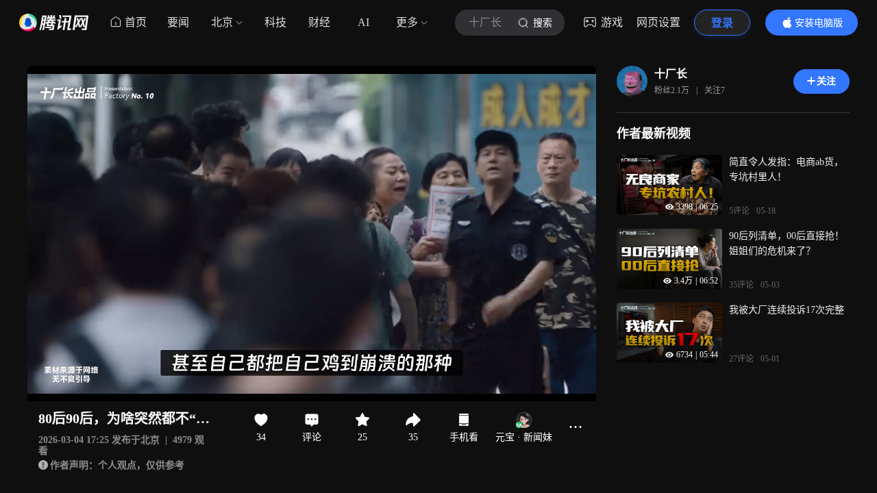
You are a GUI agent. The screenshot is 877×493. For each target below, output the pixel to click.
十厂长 (670, 73)
